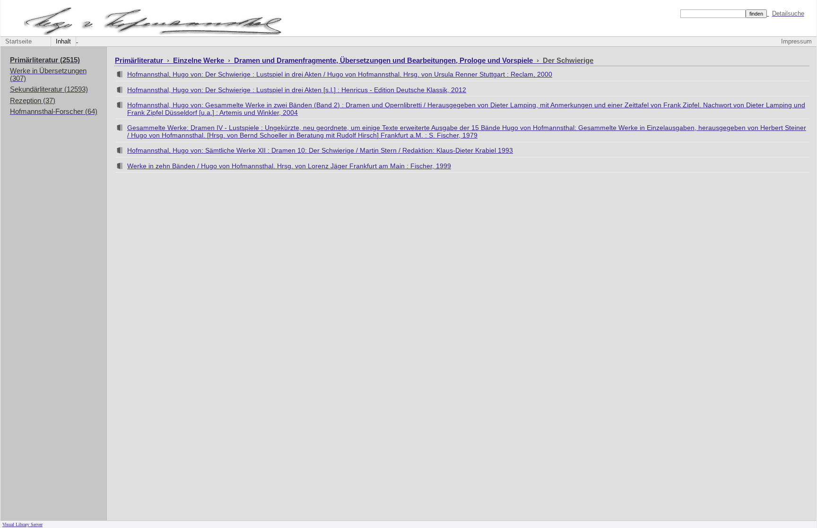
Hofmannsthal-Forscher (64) (53, 111)
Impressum (796, 41)
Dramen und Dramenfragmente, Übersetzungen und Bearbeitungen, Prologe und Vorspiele (384, 60)
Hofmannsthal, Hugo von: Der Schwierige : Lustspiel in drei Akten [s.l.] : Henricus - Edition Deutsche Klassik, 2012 (296, 90)
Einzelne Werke (199, 60)
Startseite (18, 41)
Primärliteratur (140, 60)
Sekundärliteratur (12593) (49, 89)
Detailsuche (788, 13)
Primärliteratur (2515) (45, 60)
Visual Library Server (22, 524)
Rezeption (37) (32, 100)
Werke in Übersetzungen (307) (48, 74)
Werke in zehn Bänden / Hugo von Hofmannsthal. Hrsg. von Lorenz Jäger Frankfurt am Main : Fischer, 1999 (289, 166)
